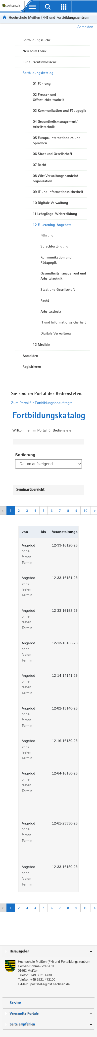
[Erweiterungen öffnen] (63, 6)
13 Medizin (41, 344)
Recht (45, 300)
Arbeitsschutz (51, 311)
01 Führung (42, 83)
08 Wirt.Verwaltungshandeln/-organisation (56, 178)
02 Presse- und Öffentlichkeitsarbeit (48, 97)
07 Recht (39, 164)
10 (86, 510)
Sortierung (25, 455)
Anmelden (85, 27)
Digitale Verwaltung (56, 333)
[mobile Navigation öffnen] (32, 6)
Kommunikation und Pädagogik (56, 260)
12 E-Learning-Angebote (52, 224)
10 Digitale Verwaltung (50, 202)
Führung (47, 235)
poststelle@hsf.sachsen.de (50, 984)
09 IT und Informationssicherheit (58, 192)
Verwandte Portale (24, 1014)
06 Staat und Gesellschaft (52, 154)
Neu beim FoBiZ (35, 51)
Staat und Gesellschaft (58, 289)
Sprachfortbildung (54, 246)
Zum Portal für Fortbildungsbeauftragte (42, 403)
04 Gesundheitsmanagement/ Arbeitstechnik (55, 124)
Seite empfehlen (22, 1024)
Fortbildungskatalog (38, 72)
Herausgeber (19, 951)
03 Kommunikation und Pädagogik (59, 110)
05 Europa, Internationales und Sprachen (57, 140)
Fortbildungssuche (37, 40)
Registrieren (32, 366)
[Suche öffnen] (48, 6)
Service (15, 1003)
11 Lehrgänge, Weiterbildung (55, 214)
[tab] (48, 951)
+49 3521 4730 (41, 975)
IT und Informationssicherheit (63, 322)
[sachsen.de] (12, 7)
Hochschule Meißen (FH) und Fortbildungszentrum (49, 17)
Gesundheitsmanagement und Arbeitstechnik (63, 276)
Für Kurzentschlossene (40, 62)
